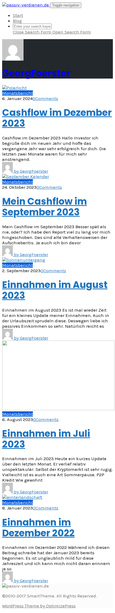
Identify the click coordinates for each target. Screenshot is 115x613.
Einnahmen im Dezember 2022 (38, 528)
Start (18, 15)
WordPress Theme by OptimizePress (39, 605)
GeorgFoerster (36, 73)
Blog (17, 20)
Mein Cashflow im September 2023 (44, 207)
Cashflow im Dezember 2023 (57, 118)
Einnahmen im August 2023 (55, 290)
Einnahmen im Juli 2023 (46, 439)
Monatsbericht (17, 93)
